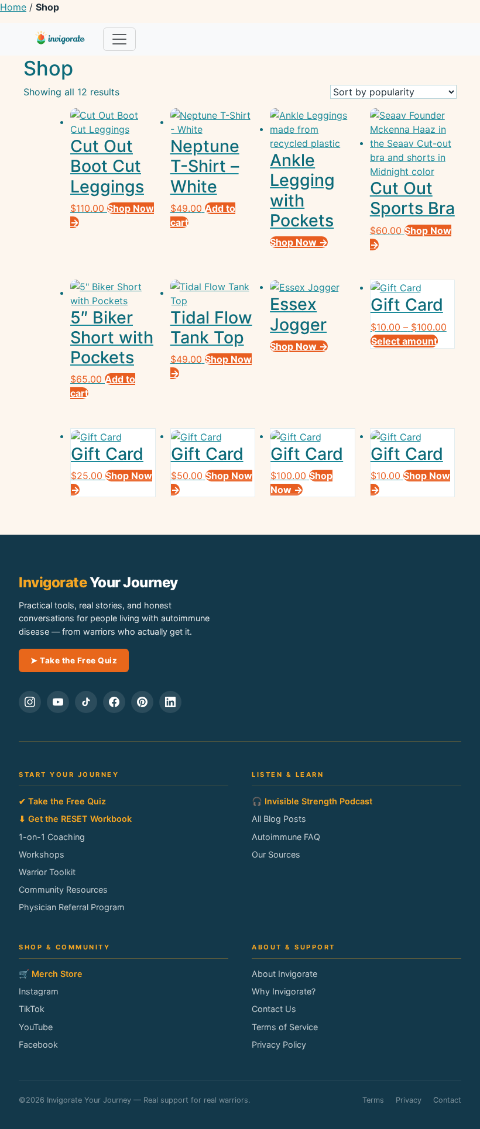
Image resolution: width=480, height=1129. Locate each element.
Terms (373, 1100)
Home (13, 7)
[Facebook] (114, 702)
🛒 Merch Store (51, 974)
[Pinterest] (142, 702)
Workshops (41, 854)
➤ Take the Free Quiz (73, 660)
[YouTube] (58, 702)
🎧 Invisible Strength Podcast (312, 801)
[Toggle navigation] (119, 39)
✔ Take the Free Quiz (62, 801)
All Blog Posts (279, 819)
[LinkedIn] (170, 702)
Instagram (39, 991)
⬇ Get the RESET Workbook (75, 819)
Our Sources (276, 854)
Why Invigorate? (284, 991)
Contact (447, 1100)
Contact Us (274, 1009)
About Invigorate (284, 974)
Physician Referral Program (72, 907)
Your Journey (98, 582)
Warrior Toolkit (47, 872)
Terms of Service (285, 1027)
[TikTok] (86, 702)
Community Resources (63, 889)
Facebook (38, 1044)
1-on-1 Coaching (52, 837)
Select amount (404, 341)
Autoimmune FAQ (286, 837)
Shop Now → (299, 242)
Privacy (408, 1100)
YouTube (36, 1027)
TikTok (31, 1009)
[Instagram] (30, 702)
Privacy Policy (279, 1044)
